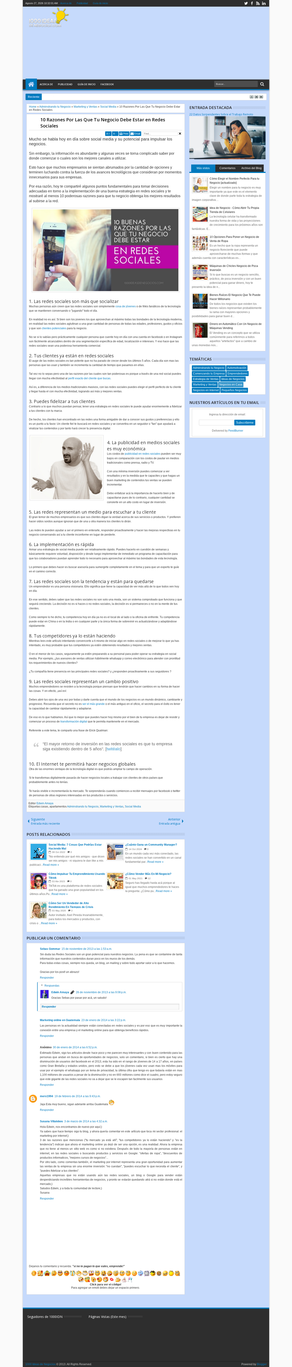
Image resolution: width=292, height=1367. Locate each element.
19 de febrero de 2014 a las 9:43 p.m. (78, 1096)
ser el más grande (93, 704)
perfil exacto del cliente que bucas (89, 378)
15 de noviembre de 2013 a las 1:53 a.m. (87, 948)
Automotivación (236, 367)
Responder (47, 977)
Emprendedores (237, 373)
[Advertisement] (182, 43)
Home (31, 84)
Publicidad (82, 3)
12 (149, 878)
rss (258, 3)
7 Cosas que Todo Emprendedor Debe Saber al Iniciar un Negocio (92, 96)
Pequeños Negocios (234, 390)
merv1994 (46, 1096)
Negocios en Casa (230, 384)
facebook (252, 3)
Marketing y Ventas (111, 806)
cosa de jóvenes (125, 306)
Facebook (107, 84)
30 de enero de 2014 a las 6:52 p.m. (75, 1047)
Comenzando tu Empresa (209, 373)
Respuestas (51, 985)
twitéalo (113, 749)
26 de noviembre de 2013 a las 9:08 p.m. (101, 992)
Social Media (133, 806)
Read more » (51, 864)
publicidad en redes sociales (142, 453)
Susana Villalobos (51, 1121)
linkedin (264, 3)
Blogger (262, 1364)
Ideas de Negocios (233, 379)
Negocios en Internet (206, 390)
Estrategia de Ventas (206, 379)
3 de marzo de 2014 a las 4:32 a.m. (86, 1121)
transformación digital (73, 721)
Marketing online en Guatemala (60, 1020)
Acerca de (66, 3)
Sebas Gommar (50, 948)
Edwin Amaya (44, 803)
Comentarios (227, 168)
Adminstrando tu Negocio (83, 806)
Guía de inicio (100, 3)
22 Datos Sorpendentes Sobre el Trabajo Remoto (221, 114)
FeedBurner (235, 430)
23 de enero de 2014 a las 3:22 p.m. (103, 1020)
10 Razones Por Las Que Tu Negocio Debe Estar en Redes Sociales (102, 123)
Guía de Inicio (87, 84)
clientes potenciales (54, 328)
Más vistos (203, 168)
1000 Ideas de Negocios (40, 1364)
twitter (246, 3)
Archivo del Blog (251, 168)
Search (262, 84)
